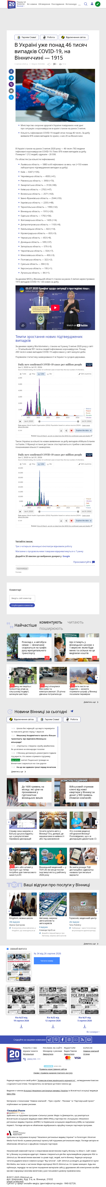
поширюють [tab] (51, 628)
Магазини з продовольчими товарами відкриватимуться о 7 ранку (49, 551)
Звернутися (48, 1054)
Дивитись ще (91, 702)
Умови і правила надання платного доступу (53, 1073)
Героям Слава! (29, 37)
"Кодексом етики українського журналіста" (56, 1080)
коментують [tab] (50, 622)
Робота (51, 37)
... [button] (79, 4)
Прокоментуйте (84, 562)
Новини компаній (91, 1051)
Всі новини (32, 4)
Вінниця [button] (20, 6)
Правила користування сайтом (53, 1069)
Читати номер (46, 961)
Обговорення (44, 4)
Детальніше (28, 1054)
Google (66, 556)
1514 (62, 64)
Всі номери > (93, 1032)
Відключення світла (76, 37)
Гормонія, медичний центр (83, 918)
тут (70, 1084)
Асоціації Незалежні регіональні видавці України (46, 1090)
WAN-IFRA (11, 1094)
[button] (71, 711)
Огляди (86, 1054)
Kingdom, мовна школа (21, 918)
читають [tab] (75, 622)
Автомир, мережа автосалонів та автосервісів (48, 921)
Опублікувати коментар (22, 605)
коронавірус (22, 568)
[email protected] (15, 1181)
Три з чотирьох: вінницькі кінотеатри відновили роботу (44, 546)
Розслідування (57, 4)
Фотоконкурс (71, 4)
